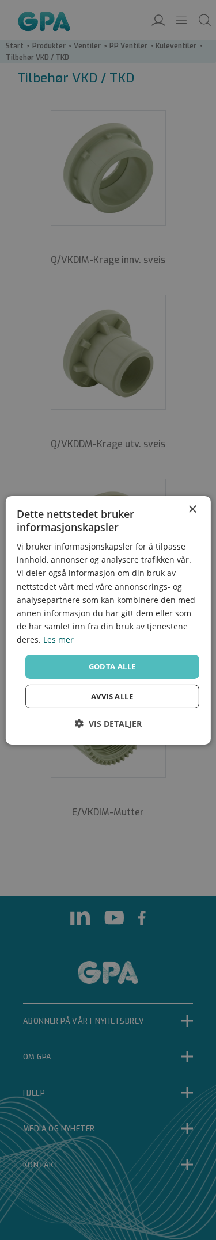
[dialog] (107, 619)
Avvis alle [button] (112, 696)
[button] (108, 723)
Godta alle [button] (112, 666)
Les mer (58, 639)
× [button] (192, 509)
